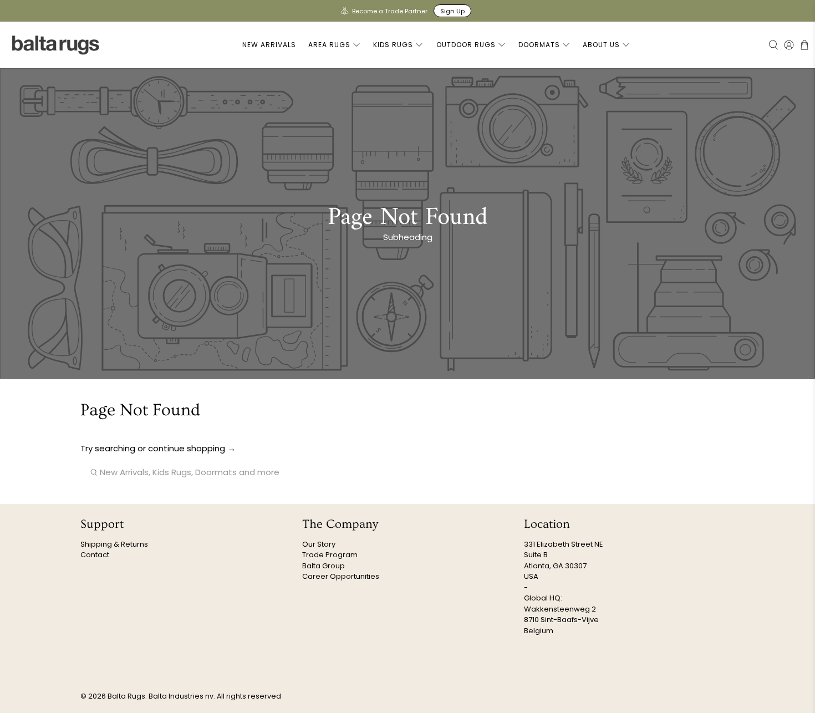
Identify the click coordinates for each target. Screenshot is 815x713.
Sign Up (452, 11)
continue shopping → (192, 448)
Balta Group (323, 566)
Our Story (318, 544)
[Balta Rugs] (56, 44)
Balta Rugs (126, 696)
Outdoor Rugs (466, 44)
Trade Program (330, 554)
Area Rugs (329, 44)
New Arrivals (269, 44)
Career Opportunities (340, 576)
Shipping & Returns (114, 544)
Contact (94, 554)
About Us (601, 44)
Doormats (539, 44)
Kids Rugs (393, 44)
